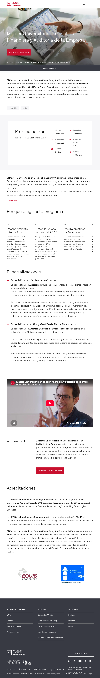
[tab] (50, 68)
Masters (19, 62)
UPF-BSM (10, 62)
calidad (72, 545)
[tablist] (50, 68)
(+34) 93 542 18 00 (76, 672)
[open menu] (91, 3)
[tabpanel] (50, 329)
